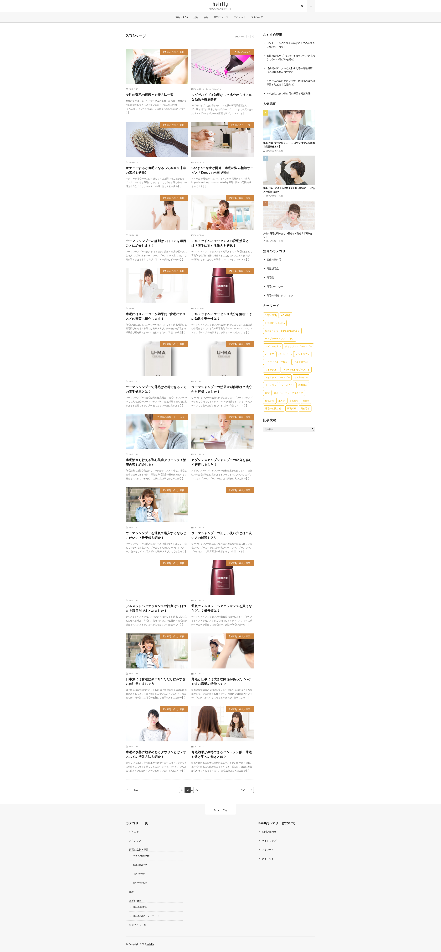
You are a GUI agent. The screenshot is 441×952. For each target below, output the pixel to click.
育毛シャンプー (275, 286)
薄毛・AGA (182, 17)
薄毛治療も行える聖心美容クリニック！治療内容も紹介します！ (156, 462)
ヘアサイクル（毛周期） (277, 361)
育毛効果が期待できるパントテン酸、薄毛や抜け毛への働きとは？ (221, 754)
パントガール (285, 354)
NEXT (244, 789)
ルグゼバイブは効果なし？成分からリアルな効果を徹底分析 (221, 97)
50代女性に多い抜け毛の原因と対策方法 (288, 93)
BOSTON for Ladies (275, 323)
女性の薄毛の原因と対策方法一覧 (150, 95)
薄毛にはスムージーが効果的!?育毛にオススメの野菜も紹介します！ (156, 316)
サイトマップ (269, 840)
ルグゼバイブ (215, 89)
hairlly (150, 944)
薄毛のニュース (242, 125)
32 (196, 789)
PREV (135, 789)
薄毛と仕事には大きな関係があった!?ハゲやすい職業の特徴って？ (221, 681)
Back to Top (220, 810)
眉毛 (206, 17)
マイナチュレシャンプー (277, 377)
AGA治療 (285, 315)
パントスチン (303, 354)
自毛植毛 (293, 400)
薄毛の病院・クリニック (172, 417)
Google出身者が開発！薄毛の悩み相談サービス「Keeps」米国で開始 (222, 170)
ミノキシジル (300, 377)
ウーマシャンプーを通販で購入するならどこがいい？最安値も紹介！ (156, 535)
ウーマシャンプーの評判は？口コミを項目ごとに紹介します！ (156, 243)
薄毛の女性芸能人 (274, 408)
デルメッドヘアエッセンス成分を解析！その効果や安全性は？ (221, 316)
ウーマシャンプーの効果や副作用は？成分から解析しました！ (221, 389)
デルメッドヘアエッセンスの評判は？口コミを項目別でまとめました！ (156, 608)
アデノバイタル (273, 346)
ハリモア (269, 354)
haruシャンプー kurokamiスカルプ (282, 330)
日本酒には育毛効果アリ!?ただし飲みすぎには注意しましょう (156, 681)
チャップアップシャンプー (298, 346)
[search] (312, 429)
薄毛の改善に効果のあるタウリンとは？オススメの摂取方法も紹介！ (156, 754)
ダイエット (240, 17)
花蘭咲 (306, 400)
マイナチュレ (272, 369)
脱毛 (195, 17)
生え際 (281, 400)
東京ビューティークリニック (288, 392)
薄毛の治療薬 (243, 52)
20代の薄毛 (271, 315)
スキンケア (257, 17)
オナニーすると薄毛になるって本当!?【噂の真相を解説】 (156, 170)
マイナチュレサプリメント (296, 369)
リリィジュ (270, 385)
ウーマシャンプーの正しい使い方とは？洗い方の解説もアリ (221, 535)
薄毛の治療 (135, 900)
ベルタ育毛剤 (300, 361)
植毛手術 (269, 400)
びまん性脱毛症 (141, 855)
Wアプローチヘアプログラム (279, 338)
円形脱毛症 (273, 268)
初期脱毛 (302, 385)
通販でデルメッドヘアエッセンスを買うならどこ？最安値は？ (221, 608)
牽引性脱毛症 (140, 882)
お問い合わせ (269, 831)
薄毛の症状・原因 (175, 52)
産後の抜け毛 (274, 259)
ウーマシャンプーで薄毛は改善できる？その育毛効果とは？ (156, 389)
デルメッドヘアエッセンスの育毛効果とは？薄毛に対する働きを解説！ (220, 243)
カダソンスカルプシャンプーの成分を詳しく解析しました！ (221, 462)
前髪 (267, 392)
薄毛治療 (291, 408)
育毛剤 (270, 277)
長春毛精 (305, 408)
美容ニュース (221, 17)
